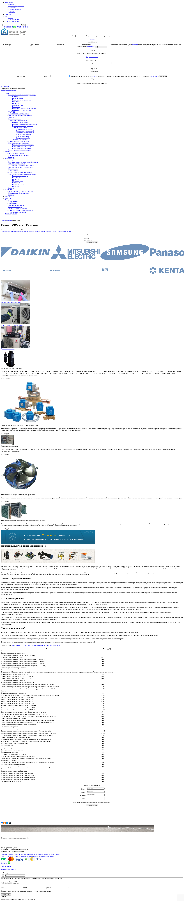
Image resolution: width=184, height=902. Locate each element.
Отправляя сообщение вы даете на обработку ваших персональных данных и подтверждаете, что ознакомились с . (115, 76)
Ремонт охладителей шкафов (21, 148)
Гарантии (11, 13)
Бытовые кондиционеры (20, 176)
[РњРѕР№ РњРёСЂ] (7, 823)
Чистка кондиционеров (16, 205)
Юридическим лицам (15, 9)
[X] (10, 823)
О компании (9, 2)
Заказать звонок (92, 242)
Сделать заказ (6, 894)
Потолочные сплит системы (21, 110)
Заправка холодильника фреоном (23, 165)
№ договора (7, 44)
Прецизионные (13, 169)
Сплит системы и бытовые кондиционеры (22, 95)
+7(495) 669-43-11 (6, 866)
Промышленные (13, 170)
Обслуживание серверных (17, 212)
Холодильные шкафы (23, 138)
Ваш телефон (86, 44)
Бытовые (15, 96)
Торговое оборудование (20, 127)
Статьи (10, 18)
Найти (23, 25)
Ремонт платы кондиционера (17, 208)
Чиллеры (11, 117)
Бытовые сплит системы (16, 153)
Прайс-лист (12, 7)
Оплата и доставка (11, 214)
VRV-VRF (11, 112)
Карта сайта (5, 841)
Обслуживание (9, 158)
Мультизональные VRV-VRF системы (20, 191)
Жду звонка (163, 76)
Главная (3, 220)
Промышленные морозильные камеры (24, 124)
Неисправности (13, 19)
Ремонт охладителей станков (21, 146)
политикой (90, 47)
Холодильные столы (22, 136)
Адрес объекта (34, 44)
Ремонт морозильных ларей (25, 131)
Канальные (16, 101)
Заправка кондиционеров (16, 164)
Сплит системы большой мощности (20, 172)
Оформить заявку (101, 47)
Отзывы (11, 11)
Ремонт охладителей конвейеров (23, 145)
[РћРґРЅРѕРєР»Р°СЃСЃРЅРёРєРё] (4, 823)
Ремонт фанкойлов (14, 119)
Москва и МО (5, 86)
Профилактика (13, 201)
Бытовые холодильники (20, 122)
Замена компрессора (15, 207)
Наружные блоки (18, 184)
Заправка (8, 151)
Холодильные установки (20, 139)
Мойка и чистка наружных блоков (12, 325)
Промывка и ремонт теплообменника (20, 210)
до (92, 63)
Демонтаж (8, 198)
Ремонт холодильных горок (25, 133)
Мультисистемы (17, 105)
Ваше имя (60, 44)
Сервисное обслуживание (9, 231)
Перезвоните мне (92, 57)
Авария (92, 39)
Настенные (16, 107)
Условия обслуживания (16, 6)
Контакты (8, 14)
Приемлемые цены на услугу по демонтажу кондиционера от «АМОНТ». (36, 645)
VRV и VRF (12, 160)
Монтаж (7, 196)
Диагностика (9, 189)
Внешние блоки (17, 98)
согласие (135, 44)
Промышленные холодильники (22, 126)
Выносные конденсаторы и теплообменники (23, 162)
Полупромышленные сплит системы (24, 108)
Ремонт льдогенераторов (24, 129)
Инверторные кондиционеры (21, 100)
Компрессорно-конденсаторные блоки (20, 167)
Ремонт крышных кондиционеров (19, 150)
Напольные (16, 183)
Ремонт (7, 93)
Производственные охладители (18, 143)
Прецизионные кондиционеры (18, 114)
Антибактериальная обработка (11, 302)
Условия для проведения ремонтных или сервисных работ (37, 231)
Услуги (7, 200)
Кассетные (15, 103)
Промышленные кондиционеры (18, 141)
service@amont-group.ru (8, 90)
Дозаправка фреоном (7, 349)
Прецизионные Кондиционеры (18, 155)
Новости (11, 4)
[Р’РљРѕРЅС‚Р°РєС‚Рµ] (2, 823)
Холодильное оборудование (17, 120)
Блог (6, 16)
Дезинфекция (12, 203)
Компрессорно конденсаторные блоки (20, 115)
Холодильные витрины (23, 134)
